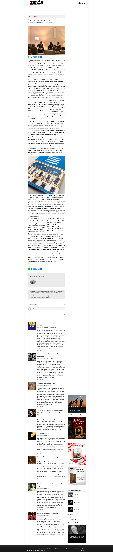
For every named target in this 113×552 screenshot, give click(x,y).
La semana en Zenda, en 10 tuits (46, 383)
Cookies (61, 548)
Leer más (39, 350)
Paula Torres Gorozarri (38, 22)
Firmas (30, 7)
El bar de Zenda (77, 496)
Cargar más (46, 542)
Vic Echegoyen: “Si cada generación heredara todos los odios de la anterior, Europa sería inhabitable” (50, 412)
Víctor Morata (47, 435)
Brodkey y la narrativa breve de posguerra (49, 457)
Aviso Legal (49, 548)
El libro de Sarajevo (78, 508)
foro (33, 292)
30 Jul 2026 (76, 503)
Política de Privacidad (55, 548)
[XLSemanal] (81, 3)
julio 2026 (72, 519)
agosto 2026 (72, 517)
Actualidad (53, 7)
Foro (77, 7)
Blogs (59, 7)
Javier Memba (47, 488)
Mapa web (68, 548)
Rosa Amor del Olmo (48, 358)
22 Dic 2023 (30, 22)
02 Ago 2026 (76, 497)
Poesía (36, 7)
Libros (47, 7)
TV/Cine (64, 7)
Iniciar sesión (62, 304)
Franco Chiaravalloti (49, 459)
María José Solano (49, 22)
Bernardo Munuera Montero (50, 327)
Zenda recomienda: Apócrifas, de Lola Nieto (49, 513)
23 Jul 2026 (76, 511)
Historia (42, 7)
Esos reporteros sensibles (79, 500)
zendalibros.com (47, 385)
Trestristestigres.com (43, 548)
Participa (64, 548)
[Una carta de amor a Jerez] (46, 40)
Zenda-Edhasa (72, 7)
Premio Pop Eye (82, 548)
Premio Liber (77, 548)
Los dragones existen (43, 433)
